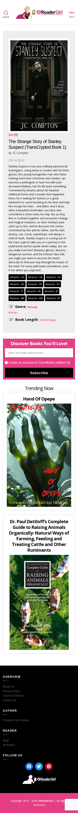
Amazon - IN (53, 298)
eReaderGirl (46, 801)
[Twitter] (39, 766)
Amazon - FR (35, 284)
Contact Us (9, 700)
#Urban (13, 312)
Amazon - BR (17, 298)
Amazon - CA (53, 277)
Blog (6, 740)
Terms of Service (13, 695)
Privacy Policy (11, 691)
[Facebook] (29, 766)
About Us (8, 686)
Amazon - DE (17, 284)
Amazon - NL (34, 291)
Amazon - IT (16, 291)
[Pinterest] (49, 766)
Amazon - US (17, 277)
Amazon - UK (35, 277)
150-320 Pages (47, 320)
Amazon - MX (35, 298)
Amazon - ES (52, 284)
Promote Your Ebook (16, 720)
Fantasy (32, 307)
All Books (8, 745)
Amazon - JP (51, 291)
